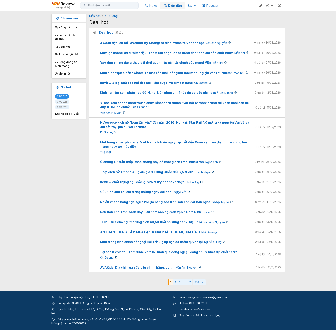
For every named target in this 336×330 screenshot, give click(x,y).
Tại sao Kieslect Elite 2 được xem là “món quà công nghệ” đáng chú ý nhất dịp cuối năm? (168, 252)
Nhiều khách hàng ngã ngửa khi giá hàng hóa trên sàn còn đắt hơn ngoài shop (160, 202)
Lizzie (206, 212)
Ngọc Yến (211, 162)
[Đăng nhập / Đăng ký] (270, 5)
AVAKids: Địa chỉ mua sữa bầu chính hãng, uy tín (137, 267)
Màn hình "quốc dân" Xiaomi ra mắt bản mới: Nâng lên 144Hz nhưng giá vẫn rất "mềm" (166, 73)
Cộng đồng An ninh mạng (66, 64)
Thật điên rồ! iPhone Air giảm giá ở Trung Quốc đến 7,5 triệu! (146, 172)
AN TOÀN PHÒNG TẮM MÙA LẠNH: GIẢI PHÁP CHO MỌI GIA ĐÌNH (150, 232)
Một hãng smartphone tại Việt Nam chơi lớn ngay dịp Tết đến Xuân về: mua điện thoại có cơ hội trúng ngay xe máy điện (173, 144)
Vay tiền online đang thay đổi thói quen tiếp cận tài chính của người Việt (155, 63)
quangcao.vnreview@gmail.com (207, 297)
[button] (279, 5)
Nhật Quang (209, 232)
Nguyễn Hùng (213, 242)
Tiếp (198, 282)
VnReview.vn (201, 309)
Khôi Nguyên (108, 132)
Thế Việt (105, 152)
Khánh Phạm (203, 172)
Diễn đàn (175, 6)
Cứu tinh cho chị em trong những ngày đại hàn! (136, 192)
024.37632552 (198, 303)
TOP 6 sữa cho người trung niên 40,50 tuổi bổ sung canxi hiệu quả (151, 222)
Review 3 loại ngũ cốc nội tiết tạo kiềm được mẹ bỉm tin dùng (146, 83)
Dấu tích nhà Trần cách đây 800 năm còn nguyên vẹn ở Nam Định (150, 212)
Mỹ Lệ (225, 202)
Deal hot (64, 46)
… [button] (185, 282)
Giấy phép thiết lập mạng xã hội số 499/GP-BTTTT (90, 319)
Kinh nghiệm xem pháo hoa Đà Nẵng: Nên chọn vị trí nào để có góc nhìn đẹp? (159, 93)
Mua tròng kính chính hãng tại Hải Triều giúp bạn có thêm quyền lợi (151, 242)
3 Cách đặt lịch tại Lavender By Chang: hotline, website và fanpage (152, 43)
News (153, 6)
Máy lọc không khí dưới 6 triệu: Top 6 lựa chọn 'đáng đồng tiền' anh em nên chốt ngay (166, 53)
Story (192, 6)
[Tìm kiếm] (84, 5)
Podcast (212, 6)
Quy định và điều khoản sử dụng (199, 315)
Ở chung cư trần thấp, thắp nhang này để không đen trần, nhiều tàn (152, 162)
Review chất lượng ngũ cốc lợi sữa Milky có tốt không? (142, 182)
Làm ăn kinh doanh (65, 37)
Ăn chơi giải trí (68, 54)
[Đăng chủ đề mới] (260, 5)
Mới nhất (64, 73)
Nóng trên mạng (69, 27)
